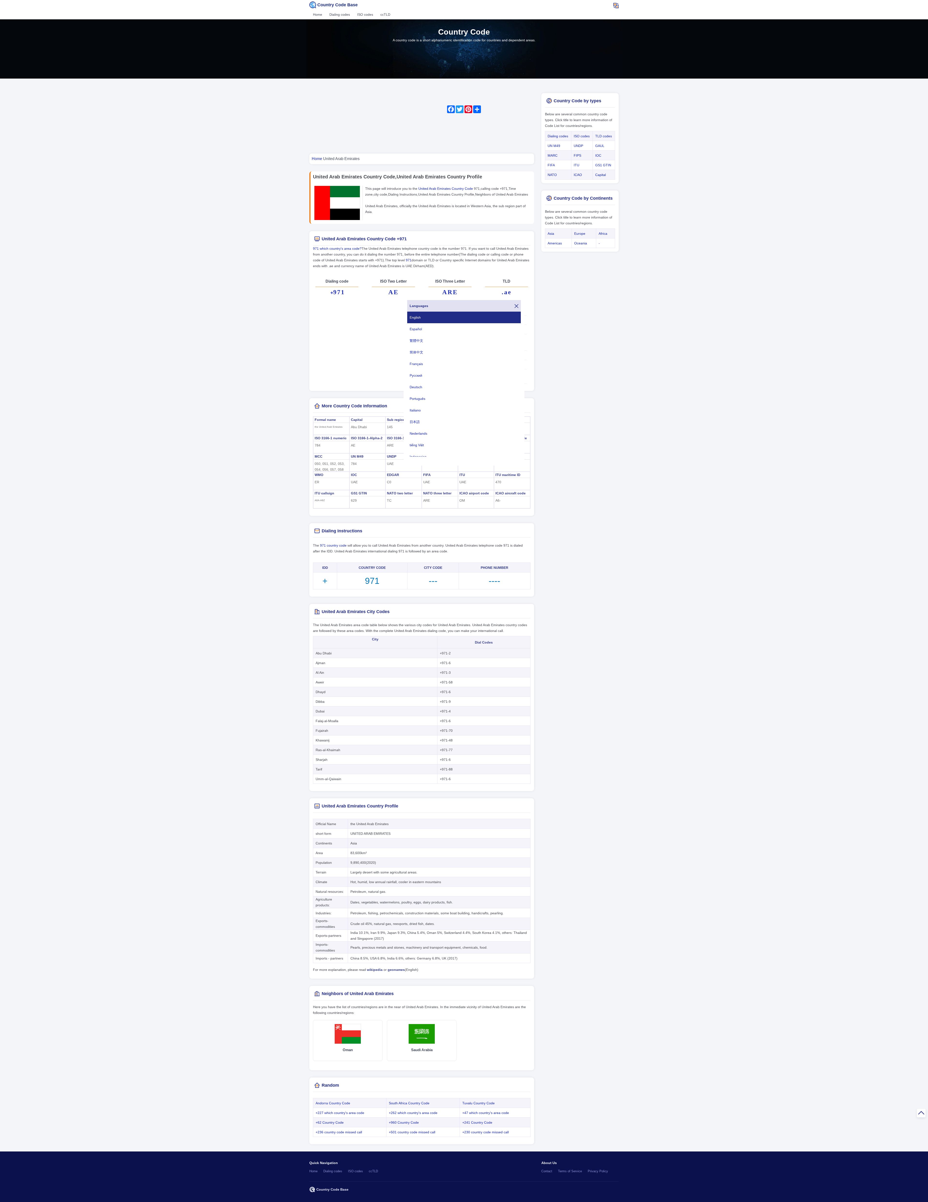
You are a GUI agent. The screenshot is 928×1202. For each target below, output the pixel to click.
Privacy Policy (598, 1171)
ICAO (578, 175)
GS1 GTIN (359, 493)
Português (417, 399)
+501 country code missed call (412, 1132)
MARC (553, 155)
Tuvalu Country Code (478, 1103)
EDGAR (393, 475)
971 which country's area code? (337, 248)
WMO (319, 475)
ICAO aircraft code (510, 493)
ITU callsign (324, 493)
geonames (396, 970)
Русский (416, 375)
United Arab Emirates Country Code (446, 189)
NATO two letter (400, 493)
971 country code (333, 545)
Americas (555, 243)
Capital (356, 420)
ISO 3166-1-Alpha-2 (367, 438)
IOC (354, 475)
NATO (552, 175)
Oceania (580, 243)
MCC (318, 456)
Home (317, 14)
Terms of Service (570, 1171)
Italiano (415, 410)
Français (416, 364)
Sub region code (400, 420)
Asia (551, 233)
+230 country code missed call (485, 1132)
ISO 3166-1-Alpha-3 (403, 438)
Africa (603, 233)
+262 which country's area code (413, 1113)
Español (416, 329)
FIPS (577, 155)
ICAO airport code (474, 493)
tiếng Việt (417, 445)
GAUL (599, 146)
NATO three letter (437, 493)
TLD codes (603, 136)
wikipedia (375, 970)
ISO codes (365, 14)
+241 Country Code (477, 1122)
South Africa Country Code (409, 1103)
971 (409, 260)
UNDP (391, 456)
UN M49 (357, 456)
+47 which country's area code (485, 1113)
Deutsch (416, 387)
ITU (462, 475)
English (415, 317)
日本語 (415, 422)
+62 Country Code (330, 1122)
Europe (579, 233)
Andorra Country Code (333, 1103)
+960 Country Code (404, 1122)
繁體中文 (416, 341)
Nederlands (418, 433)
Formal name (325, 420)
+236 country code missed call (339, 1132)
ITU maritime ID (507, 475)
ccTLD (385, 14)
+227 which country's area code (340, 1113)
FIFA (427, 475)
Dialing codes (339, 14)
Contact (546, 1171)
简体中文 (416, 352)
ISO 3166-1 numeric (331, 438)
